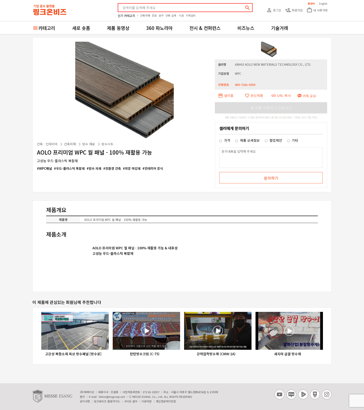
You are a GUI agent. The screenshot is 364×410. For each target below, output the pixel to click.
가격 (227, 140)
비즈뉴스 (245, 27)
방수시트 (107, 144)
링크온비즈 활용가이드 (107, 401)
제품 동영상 (118, 27)
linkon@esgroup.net (112, 397)
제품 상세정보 (250, 140)
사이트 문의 (131, 401)
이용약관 (147, 401)
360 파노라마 (159, 27)
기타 (294, 140)
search (247, 8)
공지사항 (85, 401)
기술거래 (279, 27)
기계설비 (191, 15)
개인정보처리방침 (166, 401)
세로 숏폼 (81, 27)
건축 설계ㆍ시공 (174, 15)
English (323, 3)
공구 (161, 15)
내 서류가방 (317, 10)
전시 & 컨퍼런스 (205, 27)
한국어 (311, 3)
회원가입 (294, 10)
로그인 (273, 10)
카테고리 (46, 27)
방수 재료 (89, 144)
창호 (154, 15)
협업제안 (276, 140)
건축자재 (145, 15)
